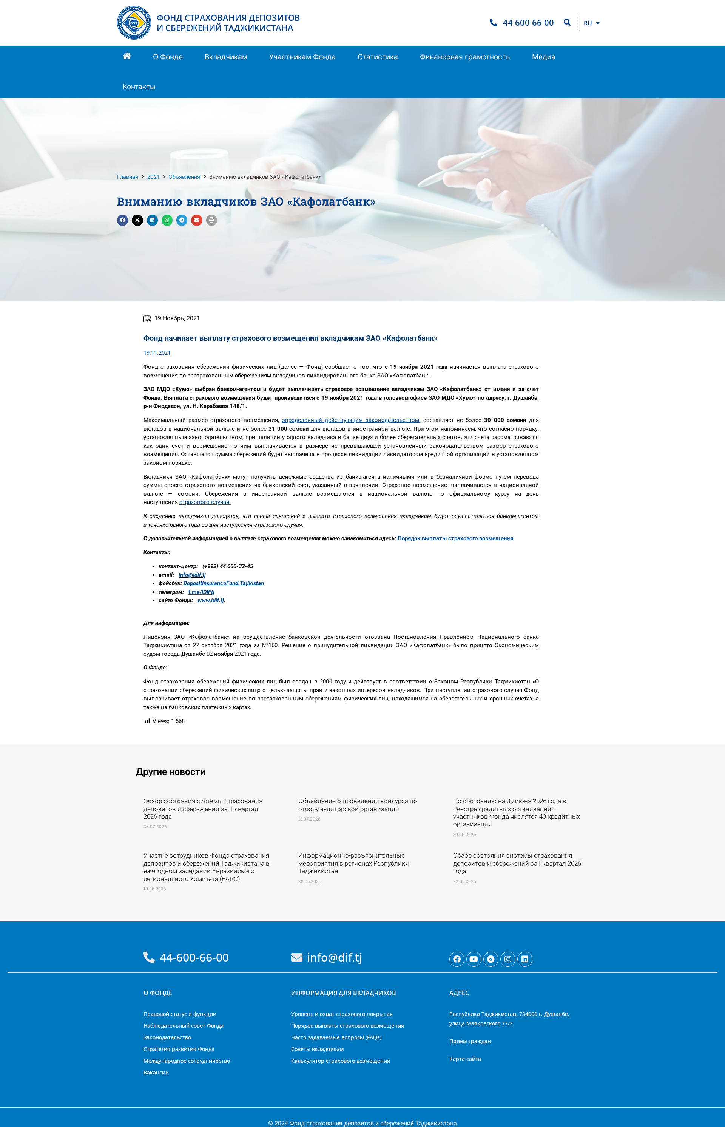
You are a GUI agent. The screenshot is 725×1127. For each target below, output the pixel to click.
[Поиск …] (567, 22)
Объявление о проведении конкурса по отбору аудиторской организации (357, 804)
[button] (168, 57)
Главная (127, 176)
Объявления (184, 176)
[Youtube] (473, 959)
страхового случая (204, 502)
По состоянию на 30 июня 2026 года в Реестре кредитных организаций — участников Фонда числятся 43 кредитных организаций (516, 812)
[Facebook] (456, 959)
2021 (153, 176)
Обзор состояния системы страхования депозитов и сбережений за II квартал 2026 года (202, 808)
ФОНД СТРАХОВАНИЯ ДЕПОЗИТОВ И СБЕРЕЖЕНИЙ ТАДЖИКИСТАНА (228, 22)
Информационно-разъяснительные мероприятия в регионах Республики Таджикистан (353, 863)
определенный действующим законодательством (351, 420)
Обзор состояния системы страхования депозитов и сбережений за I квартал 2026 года (517, 863)
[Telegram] (490, 959)
